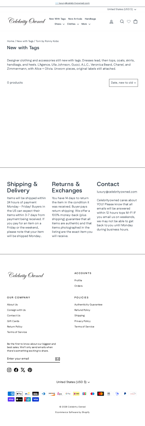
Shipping (79, 315)
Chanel (119, 65)
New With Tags (57, 18)
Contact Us (13, 315)
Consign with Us (16, 310)
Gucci (75, 65)
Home (10, 41)
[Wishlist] (129, 21)
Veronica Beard (101, 65)
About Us (12, 304)
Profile (78, 280)
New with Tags (25, 41)
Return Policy (14, 326)
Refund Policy (82, 310)
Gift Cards (13, 321)
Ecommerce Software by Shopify (72, 412)
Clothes (71, 23)
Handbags (90, 18)
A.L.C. (85, 65)
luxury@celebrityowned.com (117, 192)
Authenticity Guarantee (88, 304)
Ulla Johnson (60, 65)
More (85, 23)
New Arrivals (75, 18)
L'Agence (44, 65)
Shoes (58, 23)
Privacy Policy (82, 321)
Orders (78, 286)
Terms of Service (17, 332)
